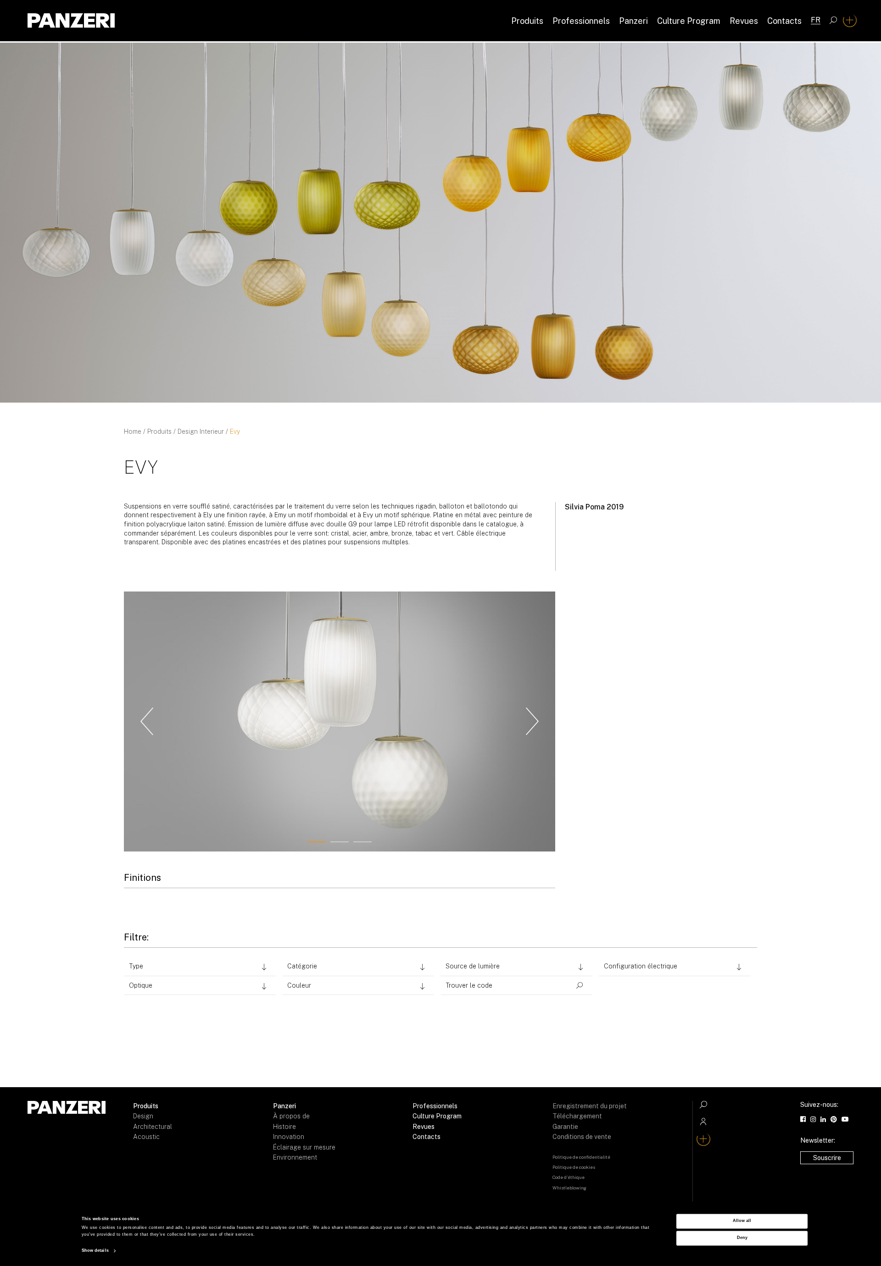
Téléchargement (577, 1116)
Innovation (288, 1136)
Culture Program (688, 21)
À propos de (291, 1116)
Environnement (295, 1157)
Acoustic (146, 1136)
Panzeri (633, 21)
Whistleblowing (569, 1187)
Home (132, 431)
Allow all (742, 1221)
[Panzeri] (71, 20)
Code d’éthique (568, 1177)
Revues (744, 21)
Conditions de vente (581, 1136)
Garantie (565, 1126)
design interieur (201, 431)
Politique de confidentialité (581, 1157)
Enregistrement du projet (589, 1106)
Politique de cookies (573, 1167)
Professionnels (581, 21)
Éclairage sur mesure (304, 1147)
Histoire (284, 1126)
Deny (742, 1238)
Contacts (784, 21)
